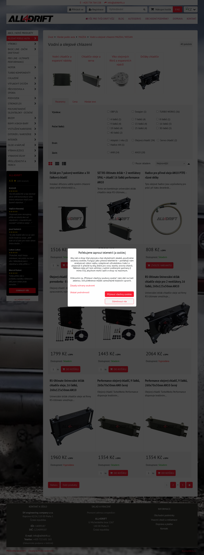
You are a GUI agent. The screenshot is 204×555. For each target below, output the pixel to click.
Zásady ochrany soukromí (82, 285)
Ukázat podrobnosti (79, 292)
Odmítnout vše (119, 301)
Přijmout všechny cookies (119, 294)
